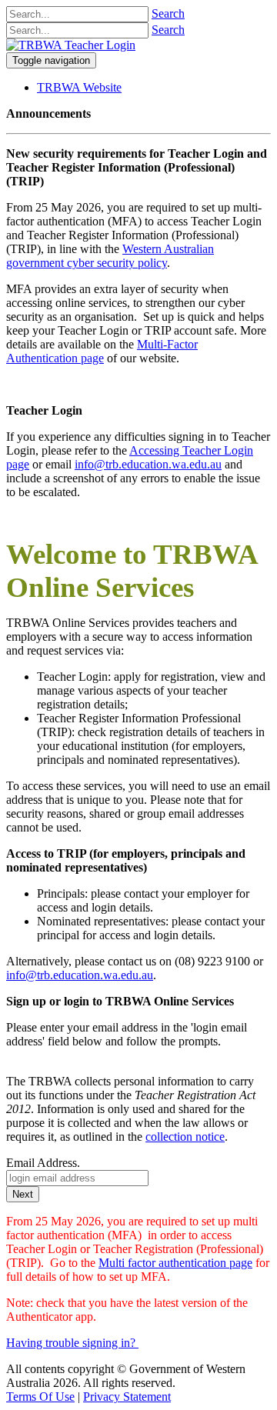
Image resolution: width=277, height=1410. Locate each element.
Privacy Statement (127, 1396)
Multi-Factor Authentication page (102, 351)
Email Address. (43, 1162)
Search (168, 13)
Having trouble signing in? (70, 1342)
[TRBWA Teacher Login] (70, 45)
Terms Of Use (40, 1396)
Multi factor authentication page (175, 1262)
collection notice (185, 1136)
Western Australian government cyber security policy (110, 255)
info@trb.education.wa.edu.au (148, 464)
